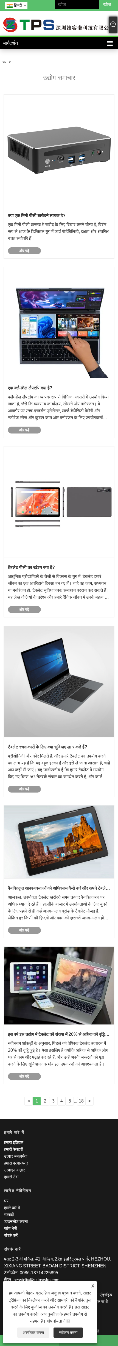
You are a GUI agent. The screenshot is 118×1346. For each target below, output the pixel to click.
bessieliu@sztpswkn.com (36, 1279)
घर (4, 62)
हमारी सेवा (11, 1176)
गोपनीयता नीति (58, 1321)
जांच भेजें (10, 1228)
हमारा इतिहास (13, 1142)
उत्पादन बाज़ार (14, 1170)
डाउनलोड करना (16, 1221)
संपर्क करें (11, 1235)
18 (81, 1101)
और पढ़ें (24, 250)
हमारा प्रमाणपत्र (16, 1163)
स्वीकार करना (68, 1332)
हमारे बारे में (12, 1207)
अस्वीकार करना (33, 1332)
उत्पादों (9, 1214)
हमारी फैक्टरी (13, 1149)
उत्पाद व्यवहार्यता (15, 1156)
